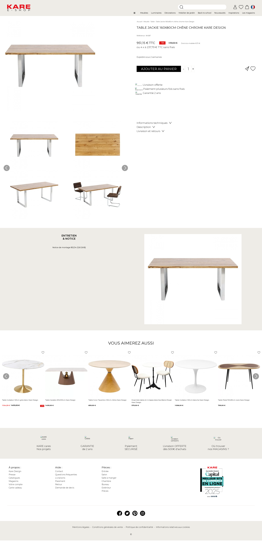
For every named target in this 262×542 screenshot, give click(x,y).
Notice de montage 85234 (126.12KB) (69, 247)
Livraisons (60, 478)
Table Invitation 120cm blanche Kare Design (192, 400)
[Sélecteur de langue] (253, 7)
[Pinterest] (134, 513)
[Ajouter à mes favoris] (253, 68)
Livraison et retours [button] (148, 131)
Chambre (106, 481)
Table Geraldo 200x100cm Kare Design (60, 400)
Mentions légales (81, 527)
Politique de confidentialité (140, 527)
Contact (59, 471)
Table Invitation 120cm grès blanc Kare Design (20, 400)
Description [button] (144, 127)
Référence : (141, 36)
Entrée (105, 471)
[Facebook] (119, 513)
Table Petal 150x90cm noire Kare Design (234, 400)
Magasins (13, 481)
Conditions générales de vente (107, 527)
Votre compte (16, 484)
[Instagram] (142, 513)
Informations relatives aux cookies (173, 527)
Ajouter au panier (159, 69)
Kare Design (15, 471)
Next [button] (125, 168)
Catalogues (14, 478)
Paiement (60, 481)
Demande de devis (64, 487)
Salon (104, 474)
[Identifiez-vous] (235, 7)
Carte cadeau (15, 487)
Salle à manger (109, 478)
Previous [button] (7, 168)
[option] (66, 170)
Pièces (105, 491)
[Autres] (136, 14)
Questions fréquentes (66, 474)
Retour (58, 484)
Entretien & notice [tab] (69, 237)
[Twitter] (127, 513)
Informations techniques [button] (152, 122)
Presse (12, 474)
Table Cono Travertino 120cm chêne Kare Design (107, 400)
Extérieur (106, 487)
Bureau (105, 484)
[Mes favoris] (241, 7)
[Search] (181, 7)
